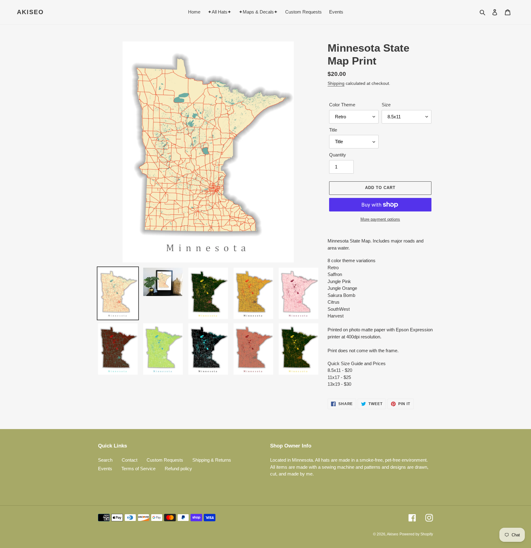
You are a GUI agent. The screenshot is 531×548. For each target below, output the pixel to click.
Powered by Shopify (416, 534)
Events (105, 468)
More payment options (380, 219)
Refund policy (178, 468)
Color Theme (342, 104)
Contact (129, 460)
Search (105, 460)
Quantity (337, 154)
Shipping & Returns (211, 460)
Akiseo (30, 12)
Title (333, 129)
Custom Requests (165, 460)
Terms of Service (138, 468)
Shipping (336, 83)
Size (386, 104)
